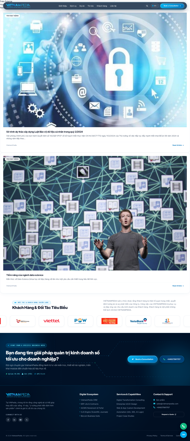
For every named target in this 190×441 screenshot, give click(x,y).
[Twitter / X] (26, 419)
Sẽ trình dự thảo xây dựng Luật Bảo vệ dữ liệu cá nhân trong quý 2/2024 (44, 131)
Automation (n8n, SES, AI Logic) (130, 412)
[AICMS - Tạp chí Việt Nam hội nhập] (80, 321)
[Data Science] (18, 5)
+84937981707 (163, 407)
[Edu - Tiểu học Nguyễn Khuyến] (138, 321)
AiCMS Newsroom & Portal (92, 408)
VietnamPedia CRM (89, 400)
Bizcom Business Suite (90, 416)
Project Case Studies (125, 416)
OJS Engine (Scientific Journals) (94, 412)
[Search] (147, 5)
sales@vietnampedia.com (167, 404)
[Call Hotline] (183, 426)
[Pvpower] (51, 321)
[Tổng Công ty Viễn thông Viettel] (22, 321)
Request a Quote (168, 414)
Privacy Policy (152, 436)
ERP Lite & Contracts (89, 404)
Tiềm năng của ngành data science (24, 275)
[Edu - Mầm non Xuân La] (167, 321)
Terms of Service (166, 436)
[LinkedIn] (14, 419)
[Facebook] (8, 419)
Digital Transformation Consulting (131, 400)
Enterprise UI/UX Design (127, 404)
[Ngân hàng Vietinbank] (109, 321)
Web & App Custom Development (131, 408)
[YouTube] (20, 419)
